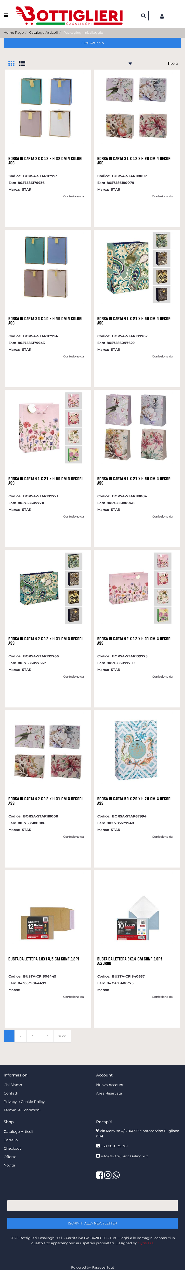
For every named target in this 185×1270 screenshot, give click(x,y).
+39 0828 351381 (114, 1146)
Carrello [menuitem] (11, 1140)
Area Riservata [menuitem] (109, 1093)
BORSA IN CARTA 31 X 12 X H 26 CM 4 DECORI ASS (134, 160)
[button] (92, 1223)
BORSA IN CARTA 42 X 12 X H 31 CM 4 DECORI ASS (45, 641)
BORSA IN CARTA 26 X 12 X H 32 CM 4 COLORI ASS (45, 160)
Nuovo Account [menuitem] (110, 1084)
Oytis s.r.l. (146, 1243)
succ (62, 1036)
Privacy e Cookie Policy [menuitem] (24, 1101)
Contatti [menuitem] (11, 1093)
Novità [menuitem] (9, 1165)
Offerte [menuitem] (10, 1156)
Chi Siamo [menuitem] (13, 1084)
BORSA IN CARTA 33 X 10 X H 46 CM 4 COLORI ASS (45, 321)
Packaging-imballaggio (83, 32)
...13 (45, 1036)
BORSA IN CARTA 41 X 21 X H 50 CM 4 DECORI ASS (134, 321)
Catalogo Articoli (43, 32)
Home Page (14, 32)
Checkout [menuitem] (12, 1148)
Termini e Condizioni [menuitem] (22, 1110)
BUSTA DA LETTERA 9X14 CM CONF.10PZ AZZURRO (129, 961)
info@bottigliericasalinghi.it (124, 1156)
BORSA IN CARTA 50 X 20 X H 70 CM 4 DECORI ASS (134, 801)
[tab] (13, 64)
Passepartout (103, 1267)
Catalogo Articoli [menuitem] (18, 1131)
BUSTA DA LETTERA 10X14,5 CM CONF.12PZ (43, 959)
